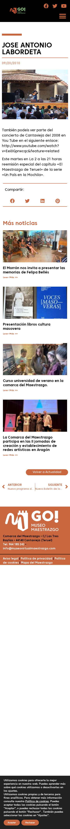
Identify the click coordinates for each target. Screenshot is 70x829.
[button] (62, 16)
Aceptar (12, 822)
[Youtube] (63, 6)
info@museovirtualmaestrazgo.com (29, 548)
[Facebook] (46, 6)
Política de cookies (37, 801)
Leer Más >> (10, 277)
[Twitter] (55, 6)
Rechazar (30, 822)
